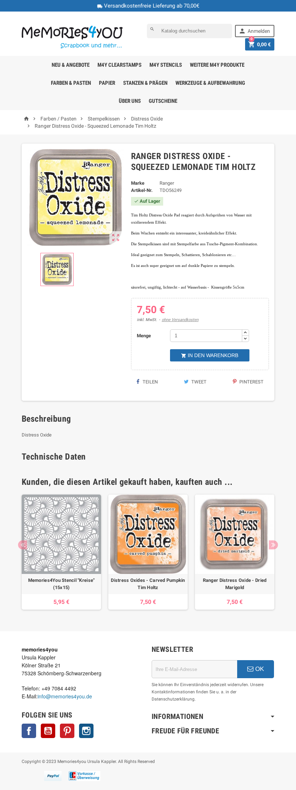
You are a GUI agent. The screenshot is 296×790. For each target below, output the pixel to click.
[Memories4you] (72, 37)
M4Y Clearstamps (119, 65)
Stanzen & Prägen (145, 83)
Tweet (198, 382)
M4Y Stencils (165, 65)
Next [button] (273, 544)
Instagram (86, 731)
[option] (61, 552)
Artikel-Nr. (142, 190)
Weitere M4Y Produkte (217, 65)
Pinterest (251, 382)
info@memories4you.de (65, 696)
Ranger (167, 183)
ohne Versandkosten (180, 319)
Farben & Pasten (71, 83)
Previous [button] (22, 544)
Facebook (29, 731)
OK (258, 669)
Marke (137, 183)
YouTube (48, 731)
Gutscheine (163, 101)
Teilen (150, 382)
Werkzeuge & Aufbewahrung (210, 83)
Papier (107, 83)
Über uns (130, 101)
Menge (144, 335)
